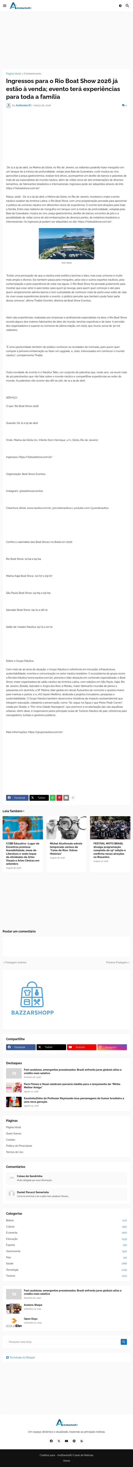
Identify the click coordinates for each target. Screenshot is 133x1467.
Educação (66, 1239)
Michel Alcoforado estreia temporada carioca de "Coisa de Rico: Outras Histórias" (66, 848)
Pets (66, 1257)
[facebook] (51, 1441)
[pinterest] (74, 1441)
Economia (66, 1232)
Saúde (66, 1263)
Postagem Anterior (15, 962)
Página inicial (13, 73)
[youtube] (66, 1441)
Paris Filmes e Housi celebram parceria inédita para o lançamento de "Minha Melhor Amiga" (72, 1086)
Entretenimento (32, 73)
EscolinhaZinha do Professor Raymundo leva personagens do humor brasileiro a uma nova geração (74, 1100)
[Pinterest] (59, 798)
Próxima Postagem (117, 962)
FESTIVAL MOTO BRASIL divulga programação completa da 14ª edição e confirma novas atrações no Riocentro (110, 850)
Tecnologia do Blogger (22, 1357)
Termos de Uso (14, 1152)
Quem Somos (13, 1133)
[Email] (66, 798)
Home (66, 1460)
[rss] (82, 1441)
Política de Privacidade (19, 1145)
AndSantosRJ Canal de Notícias (75, 1455)
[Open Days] (14, 1322)
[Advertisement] (66, 40)
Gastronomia (66, 1251)
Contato (10, 1139)
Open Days (30, 1318)
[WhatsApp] (53, 798)
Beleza (66, 1220)
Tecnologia (66, 1269)
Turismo (66, 1275)
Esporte (66, 1245)
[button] (4, 6)
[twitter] (59, 1441)
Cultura (66, 1226)
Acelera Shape (33, 1305)
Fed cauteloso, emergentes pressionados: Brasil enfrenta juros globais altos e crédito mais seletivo (73, 1071)
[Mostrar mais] (73, 798)
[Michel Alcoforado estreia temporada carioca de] (66, 827)
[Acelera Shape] (14, 1308)
